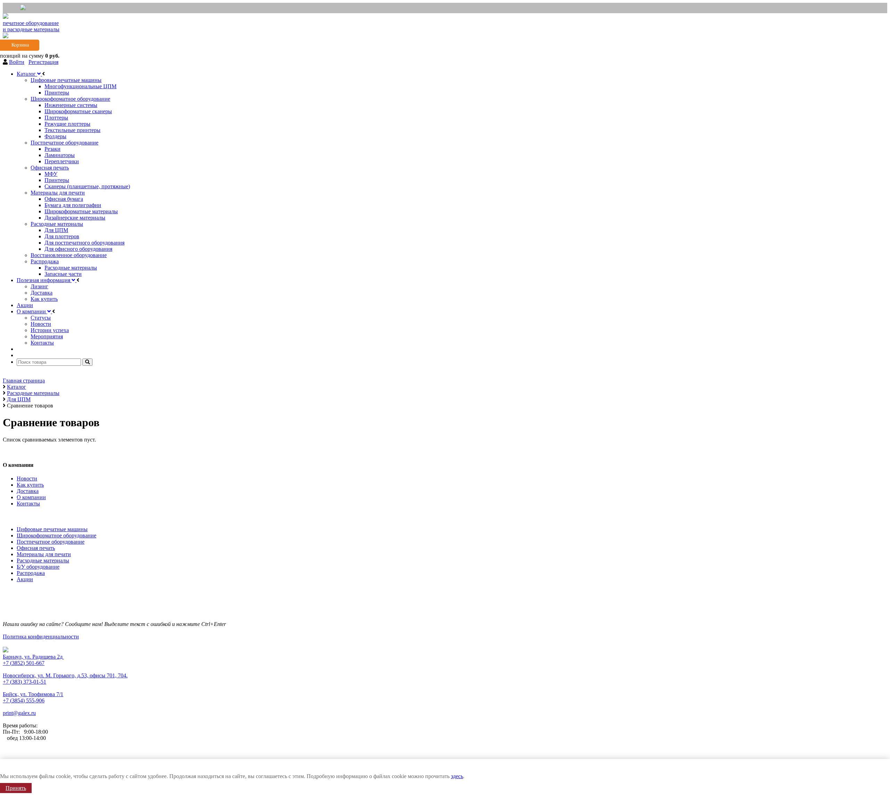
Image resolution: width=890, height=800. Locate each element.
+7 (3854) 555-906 (23, 700)
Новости (27, 478)
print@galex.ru (19, 713)
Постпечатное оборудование (50, 542)
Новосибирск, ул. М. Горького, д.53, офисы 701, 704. (65, 675)
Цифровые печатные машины (52, 529)
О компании (31, 497)
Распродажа (31, 573)
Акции (25, 579)
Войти (16, 62)
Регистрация (43, 62)
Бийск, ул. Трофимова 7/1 (33, 694)
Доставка (28, 491)
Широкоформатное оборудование (56, 535)
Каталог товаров (24, 515)
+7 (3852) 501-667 (23, 663)
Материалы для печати (44, 554)
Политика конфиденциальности (41, 637)
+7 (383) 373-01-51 (24, 682)
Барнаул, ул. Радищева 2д (33, 657)
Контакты (28, 503)
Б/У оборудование (38, 567)
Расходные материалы (43, 560)
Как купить (30, 485)
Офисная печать (36, 548)
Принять (16, 788)
